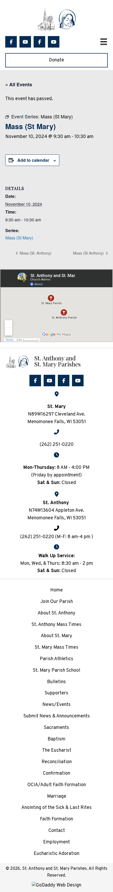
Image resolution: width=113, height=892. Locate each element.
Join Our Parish (56, 602)
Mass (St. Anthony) (35, 253)
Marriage (56, 796)
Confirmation (56, 773)
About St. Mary (56, 636)
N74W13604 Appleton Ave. (56, 511)
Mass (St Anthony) (89, 253)
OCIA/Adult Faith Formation (56, 785)
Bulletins (56, 682)
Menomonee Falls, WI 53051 (56, 518)
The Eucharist (56, 750)
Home (56, 590)
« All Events (18, 84)
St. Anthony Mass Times (56, 625)
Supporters (56, 693)
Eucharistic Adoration (56, 854)
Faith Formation (56, 819)
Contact (56, 831)
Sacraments (56, 728)
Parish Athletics (56, 659)
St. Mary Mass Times (56, 647)
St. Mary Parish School (56, 670)
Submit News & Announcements (56, 716)
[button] (11, 42)
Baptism (56, 739)
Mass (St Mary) (19, 238)
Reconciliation (57, 762)
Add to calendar (33, 160)
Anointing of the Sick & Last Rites (56, 808)
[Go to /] (56, 360)
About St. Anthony (56, 613)
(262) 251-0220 (57, 445)
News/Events (56, 705)
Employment (56, 842)
